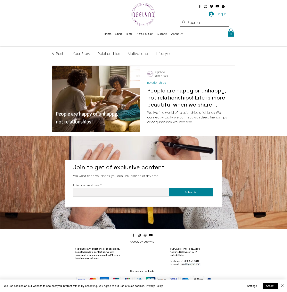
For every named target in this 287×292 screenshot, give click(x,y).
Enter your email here (86, 185)
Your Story (81, 53)
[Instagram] (206, 6)
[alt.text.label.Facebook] (200, 6)
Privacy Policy (154, 286)
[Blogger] (223, 6)
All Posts (58, 53)
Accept (270, 286)
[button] (230, 33)
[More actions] (227, 74)
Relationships (109, 53)
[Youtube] (217, 6)
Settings (252, 286)
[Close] (282, 286)
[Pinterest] (211, 6)
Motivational (138, 53)
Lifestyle (163, 53)
